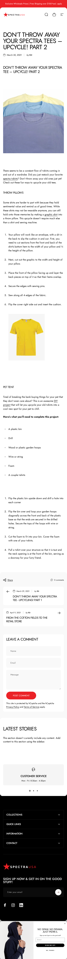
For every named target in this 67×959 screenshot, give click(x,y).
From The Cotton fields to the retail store (27, 619)
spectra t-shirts (10, 178)
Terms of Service (31, 706)
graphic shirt (51, 214)
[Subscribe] (58, 892)
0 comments (59, 580)
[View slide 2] (33, 791)
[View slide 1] (30, 791)
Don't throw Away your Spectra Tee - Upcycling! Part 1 (35, 598)
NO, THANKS (50, 950)
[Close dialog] (65, 923)
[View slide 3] (37, 791)
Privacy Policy (12, 706)
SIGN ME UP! (50, 945)
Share (10, 580)
